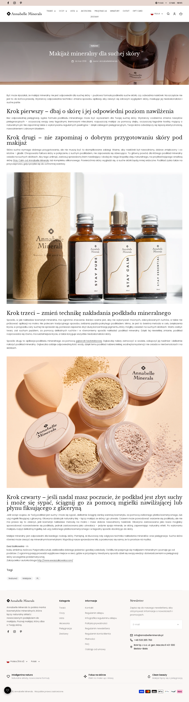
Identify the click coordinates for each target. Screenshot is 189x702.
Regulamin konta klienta (98, 633)
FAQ (87, 644)
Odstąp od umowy (95, 649)
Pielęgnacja (65, 628)
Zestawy (63, 633)
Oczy (62, 613)
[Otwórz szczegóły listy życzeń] (7, 690)
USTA (72, 11)
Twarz (62, 607)
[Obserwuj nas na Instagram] (14, 2)
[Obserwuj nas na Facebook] (8, 2)
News (179, 3)
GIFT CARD (138, 11)
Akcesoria (64, 623)
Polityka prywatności (96, 623)
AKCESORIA (86, 11)
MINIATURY (114, 11)
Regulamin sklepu (94, 613)
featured (94, 46)
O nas (172, 3)
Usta (61, 618)
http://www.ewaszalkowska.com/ (55, 560)
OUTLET (126, 11)
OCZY (61, 11)
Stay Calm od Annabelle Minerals (31, 160)
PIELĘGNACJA (101, 11)
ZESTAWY (94, 16)
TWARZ (50, 11)
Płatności (90, 639)
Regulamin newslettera (97, 628)
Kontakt (89, 607)
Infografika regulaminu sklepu (101, 618)
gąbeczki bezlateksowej (89, 341)
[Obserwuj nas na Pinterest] (20, 2)
